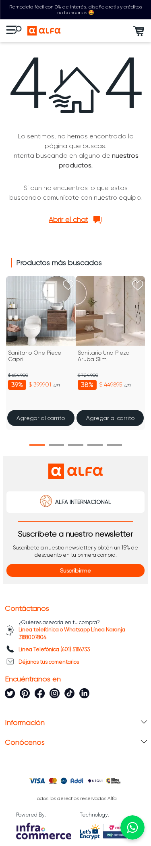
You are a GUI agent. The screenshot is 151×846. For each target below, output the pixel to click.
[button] (37, 444)
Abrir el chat (68, 219)
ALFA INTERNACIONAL (83, 502)
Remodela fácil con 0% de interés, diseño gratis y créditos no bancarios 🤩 (75, 9)
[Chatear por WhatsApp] (132, 827)
